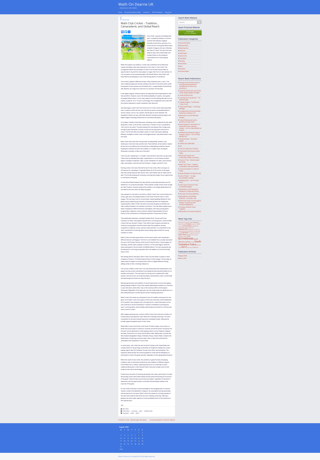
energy (179, 231)
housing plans (191, 232)
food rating (188, 231)
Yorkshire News (148, 411)
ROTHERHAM (185, 238)
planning (180, 236)
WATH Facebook (157, 12)
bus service (194, 224)
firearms (183, 231)
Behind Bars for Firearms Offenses (190, 211)
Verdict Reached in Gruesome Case (190, 173)
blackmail (180, 224)
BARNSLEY (196, 222)
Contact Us (146, 12)
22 (139, 441)
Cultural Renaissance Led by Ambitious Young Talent (188, 121)
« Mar (121, 449)
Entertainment (183, 45)
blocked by (190, 32)
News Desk (125, 409)
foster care (193, 231)
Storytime (182, 69)
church (198, 224)
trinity (179, 247)
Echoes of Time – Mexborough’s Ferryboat (133, 420)
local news (182, 234)
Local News (134, 411)
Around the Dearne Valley (132, 12)
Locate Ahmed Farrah (186, 95)
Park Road (195, 234)
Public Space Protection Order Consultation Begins (188, 186)
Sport (140, 411)
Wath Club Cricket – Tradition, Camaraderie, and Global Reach (189, 165)
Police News (182, 63)
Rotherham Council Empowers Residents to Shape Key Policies (189, 190)
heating (180, 232)
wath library (189, 247)
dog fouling (190, 227)
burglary (188, 224)
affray (179, 222)
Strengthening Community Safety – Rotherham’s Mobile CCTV (190, 112)
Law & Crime (183, 56)
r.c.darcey (184, 236)
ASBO (191, 222)
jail (195, 232)
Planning (182, 61)
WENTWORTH (195, 247)
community (125, 413)
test (180, 146)
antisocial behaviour (185, 222)
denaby (186, 227)
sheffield (187, 242)
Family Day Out (183, 48)
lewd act (198, 232)
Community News (184, 43)
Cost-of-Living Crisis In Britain (188, 149)
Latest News (125, 411)
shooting (192, 242)
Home (120, 12)
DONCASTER (182, 229)
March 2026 (182, 258)
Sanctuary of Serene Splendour (189, 194)
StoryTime (168, 12)
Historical (182, 51)
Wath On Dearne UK (135, 4)
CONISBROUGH (195, 226)
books (184, 224)
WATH (137, 413)
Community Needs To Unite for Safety (162, 420)
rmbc (188, 236)
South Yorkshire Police (189, 243)
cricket (132, 413)
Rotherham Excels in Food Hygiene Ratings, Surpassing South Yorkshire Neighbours (190, 202)
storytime (199, 245)
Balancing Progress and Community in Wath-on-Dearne (189, 156)
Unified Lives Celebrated (186, 143)
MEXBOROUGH (190, 234)
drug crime (197, 229)
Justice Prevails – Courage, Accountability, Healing (187, 177)
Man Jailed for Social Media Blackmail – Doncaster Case (187, 197)
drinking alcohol (190, 229)
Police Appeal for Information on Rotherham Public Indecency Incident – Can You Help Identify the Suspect (190, 127)
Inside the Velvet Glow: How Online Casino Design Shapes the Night (190, 92)
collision (180, 226)
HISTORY (185, 233)
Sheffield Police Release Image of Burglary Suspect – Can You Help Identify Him (189, 134)
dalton (183, 227)
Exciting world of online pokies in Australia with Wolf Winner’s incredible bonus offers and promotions (189, 85)
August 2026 (183, 256)
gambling (198, 231)
